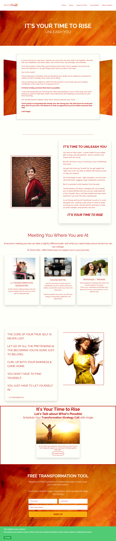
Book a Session (107, 5)
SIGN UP (58, 514)
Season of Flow (81, 5)
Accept (7, 537)
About (71, 5)
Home (64, 5)
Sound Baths (94, 5)
